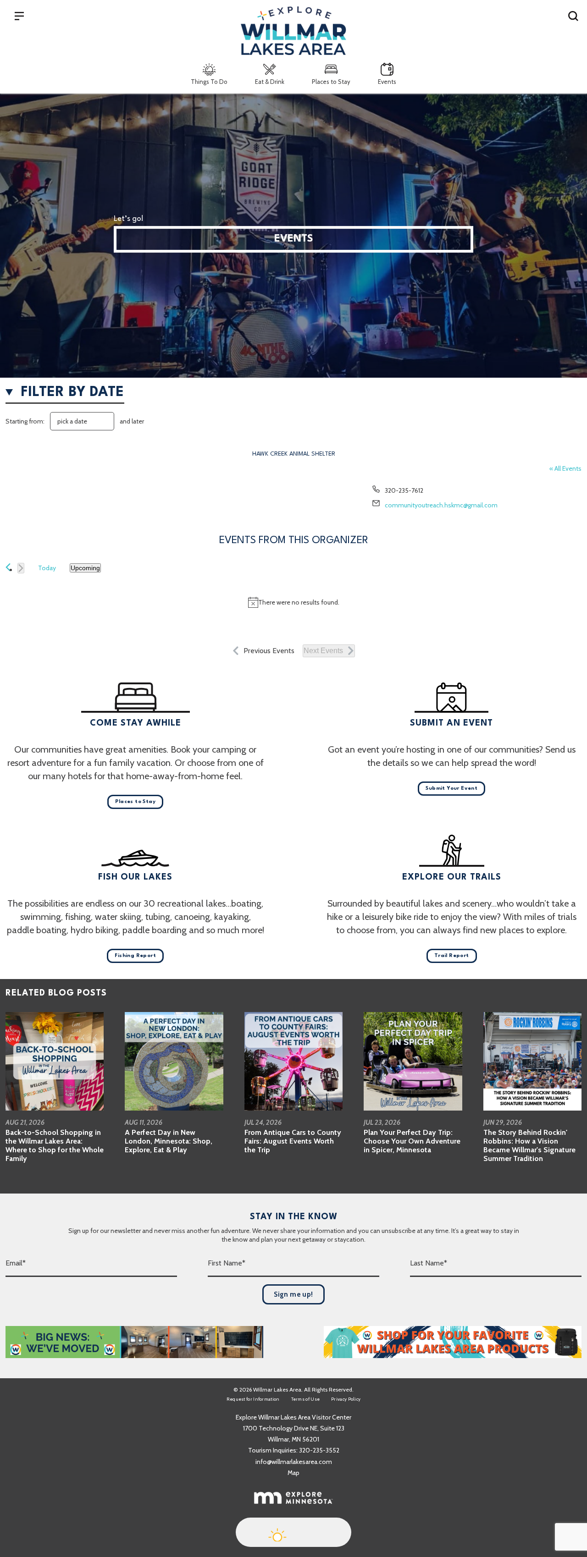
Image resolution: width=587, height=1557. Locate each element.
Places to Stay (331, 81)
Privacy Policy (345, 1399)
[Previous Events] (8, 567)
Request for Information (253, 1399)
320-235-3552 (319, 1450)
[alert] (293, 602)
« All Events (565, 468)
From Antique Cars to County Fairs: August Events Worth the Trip (292, 1141)
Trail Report (451, 955)
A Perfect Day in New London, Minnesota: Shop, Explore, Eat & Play (168, 1141)
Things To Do (209, 81)
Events (387, 81)
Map (293, 1473)
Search (573, 15)
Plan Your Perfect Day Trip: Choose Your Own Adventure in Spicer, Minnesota (412, 1141)
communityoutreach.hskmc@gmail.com (441, 505)
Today (47, 568)
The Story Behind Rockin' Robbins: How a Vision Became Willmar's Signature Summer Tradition (529, 1145)
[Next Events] (20, 568)
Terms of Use (305, 1399)
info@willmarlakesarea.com (293, 1462)
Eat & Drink (269, 81)
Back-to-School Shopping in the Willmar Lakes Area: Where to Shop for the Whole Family (55, 1145)
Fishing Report (135, 955)
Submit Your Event (451, 788)
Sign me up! (293, 1294)
